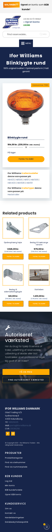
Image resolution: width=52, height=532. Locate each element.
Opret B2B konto (13, 494)
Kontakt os (10, 513)
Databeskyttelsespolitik (16, 522)
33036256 (15, 428)
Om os (8, 509)
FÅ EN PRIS (26, 372)
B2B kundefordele (13, 490)
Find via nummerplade (16, 467)
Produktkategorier (14, 458)
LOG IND (26, 25)
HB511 (26, 179)
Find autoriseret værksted (26, 379)
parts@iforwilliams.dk (20, 425)
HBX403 (11, 182)
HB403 (11, 179)
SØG (44, 34)
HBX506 (21, 182)
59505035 (13, 422)
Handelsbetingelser (14, 518)
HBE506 (34, 179)
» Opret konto (31, 21)
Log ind (8, 481)
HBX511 (29, 182)
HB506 (19, 179)
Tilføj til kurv (26, 159)
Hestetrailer (13, 194)
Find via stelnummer (15, 462)
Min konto (10, 485)
